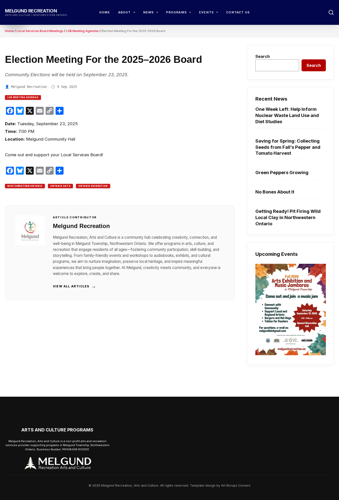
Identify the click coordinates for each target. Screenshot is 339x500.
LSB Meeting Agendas (82, 31)
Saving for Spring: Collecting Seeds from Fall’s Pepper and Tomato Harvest (287, 147)
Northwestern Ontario (24, 186)
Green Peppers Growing (281, 172)
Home (104, 12)
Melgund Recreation (31, 10)
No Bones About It (274, 191)
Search (262, 56)
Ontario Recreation (93, 186)
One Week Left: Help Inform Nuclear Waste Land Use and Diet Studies (287, 115)
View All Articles (75, 286)
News (148, 12)
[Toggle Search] (331, 12)
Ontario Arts (60, 186)
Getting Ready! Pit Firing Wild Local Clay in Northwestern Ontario (288, 217)
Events (206, 12)
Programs (176, 12)
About (124, 12)
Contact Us (238, 12)
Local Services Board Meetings (40, 31)
